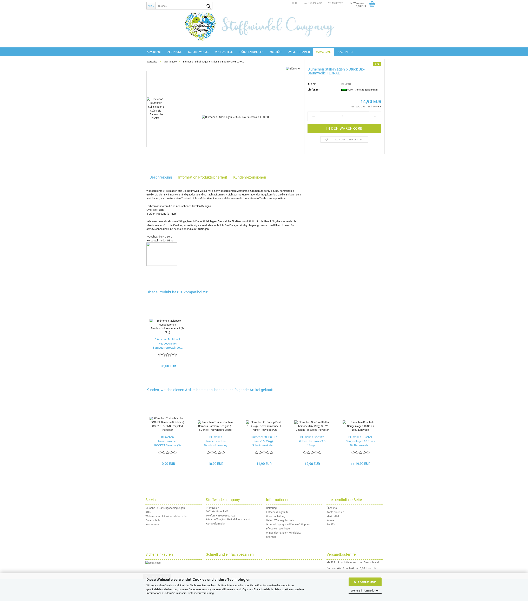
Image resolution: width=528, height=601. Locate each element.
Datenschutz (152, 520)
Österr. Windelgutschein (280, 520)
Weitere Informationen (365, 590)
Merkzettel (337, 3)
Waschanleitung (275, 516)
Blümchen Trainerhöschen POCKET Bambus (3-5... (167, 441)
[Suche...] (208, 6)
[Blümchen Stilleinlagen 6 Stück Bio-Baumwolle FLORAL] (236, 117)
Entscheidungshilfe (277, 512)
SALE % (330, 524)
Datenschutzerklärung (201, 593)
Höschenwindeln (251, 51)
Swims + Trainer (299, 51)
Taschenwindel (198, 51)
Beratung (271, 507)
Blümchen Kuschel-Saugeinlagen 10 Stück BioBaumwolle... (360, 441)
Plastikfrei (345, 51)
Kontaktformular (215, 523)
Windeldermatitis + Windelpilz (283, 532)
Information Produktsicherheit (202, 177)
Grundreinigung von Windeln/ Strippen (288, 524)
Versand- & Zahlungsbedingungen (165, 507)
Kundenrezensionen (249, 177)
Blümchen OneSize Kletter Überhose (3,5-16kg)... (312, 441)
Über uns (331, 507)
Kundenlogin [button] (314, 3)
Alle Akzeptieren (365, 581)
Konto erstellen (335, 512)
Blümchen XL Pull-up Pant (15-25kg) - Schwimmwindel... (264, 441)
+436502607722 (225, 515)
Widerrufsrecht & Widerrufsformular (166, 516)
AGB (148, 512)
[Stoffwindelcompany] (264, 26)
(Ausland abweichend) (366, 89)
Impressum (152, 524)
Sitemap (271, 536)
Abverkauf (154, 51)
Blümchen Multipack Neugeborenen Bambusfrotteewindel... (168, 343)
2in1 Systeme (224, 51)
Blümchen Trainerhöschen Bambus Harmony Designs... (215, 441)
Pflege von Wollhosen (278, 528)
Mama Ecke (323, 51)
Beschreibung (161, 177)
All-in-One (174, 51)
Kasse (330, 520)
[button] (295, 3)
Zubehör (275, 51)
